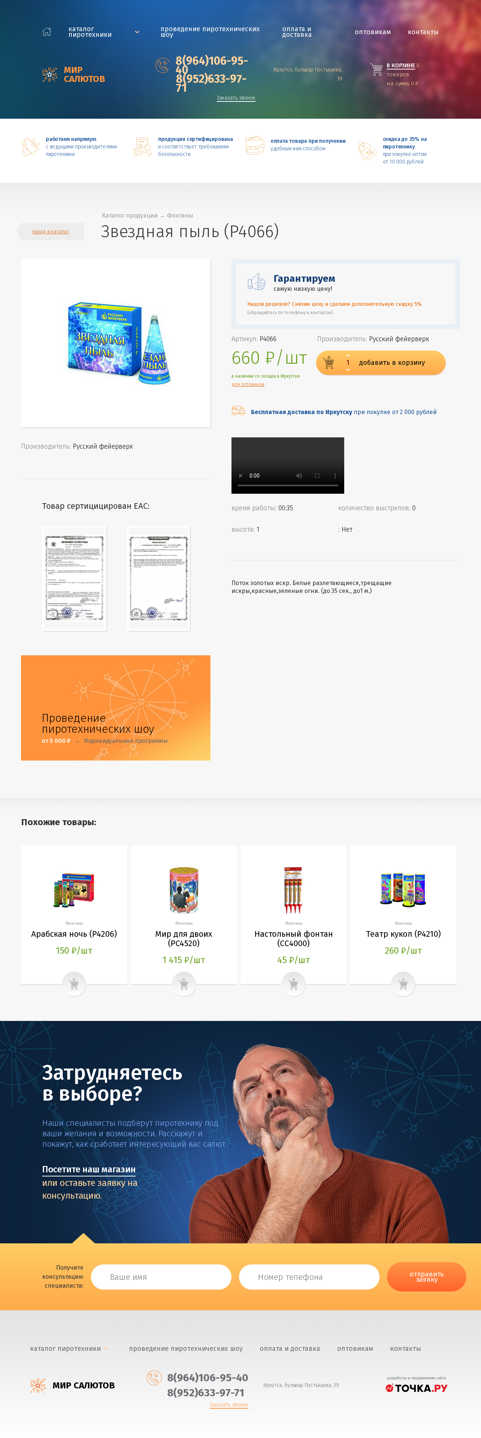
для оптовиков (248, 384)
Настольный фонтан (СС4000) (293, 938)
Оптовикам (373, 32)
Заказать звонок (236, 98)
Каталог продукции (130, 215)
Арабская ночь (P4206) (74, 934)
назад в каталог (50, 231)
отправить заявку (427, 1277)
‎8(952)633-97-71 (211, 83)
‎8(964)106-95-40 (211, 65)
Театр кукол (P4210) (403, 934)
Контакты (423, 32)
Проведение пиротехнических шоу (210, 32)
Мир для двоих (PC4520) (183, 938)
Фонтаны (180, 215)
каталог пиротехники (90, 32)
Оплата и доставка (297, 32)
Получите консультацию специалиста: (62, 1276)
